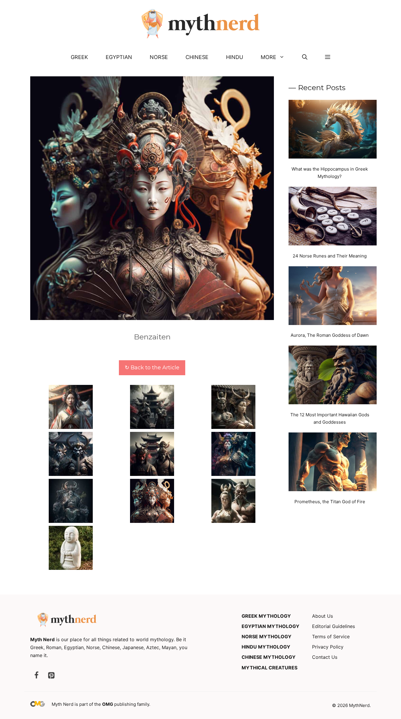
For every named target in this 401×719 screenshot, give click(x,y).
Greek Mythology (266, 616)
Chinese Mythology (269, 657)
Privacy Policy (327, 647)
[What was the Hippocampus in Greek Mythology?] (333, 130)
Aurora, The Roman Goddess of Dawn (330, 335)
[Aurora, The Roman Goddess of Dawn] (333, 296)
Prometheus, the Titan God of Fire (329, 501)
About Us (322, 616)
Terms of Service (331, 636)
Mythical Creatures (269, 668)
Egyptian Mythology (270, 626)
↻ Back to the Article (152, 367)
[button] (304, 57)
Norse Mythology (267, 636)
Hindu (234, 57)
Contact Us (324, 657)
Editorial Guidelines (333, 626)
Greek (79, 57)
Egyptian (119, 57)
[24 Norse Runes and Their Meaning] (333, 217)
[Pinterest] (51, 675)
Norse (159, 57)
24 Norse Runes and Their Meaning (330, 256)
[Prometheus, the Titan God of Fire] (333, 463)
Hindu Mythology (266, 647)
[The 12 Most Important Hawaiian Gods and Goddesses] (333, 376)
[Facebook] (36, 675)
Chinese (197, 57)
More (268, 57)
